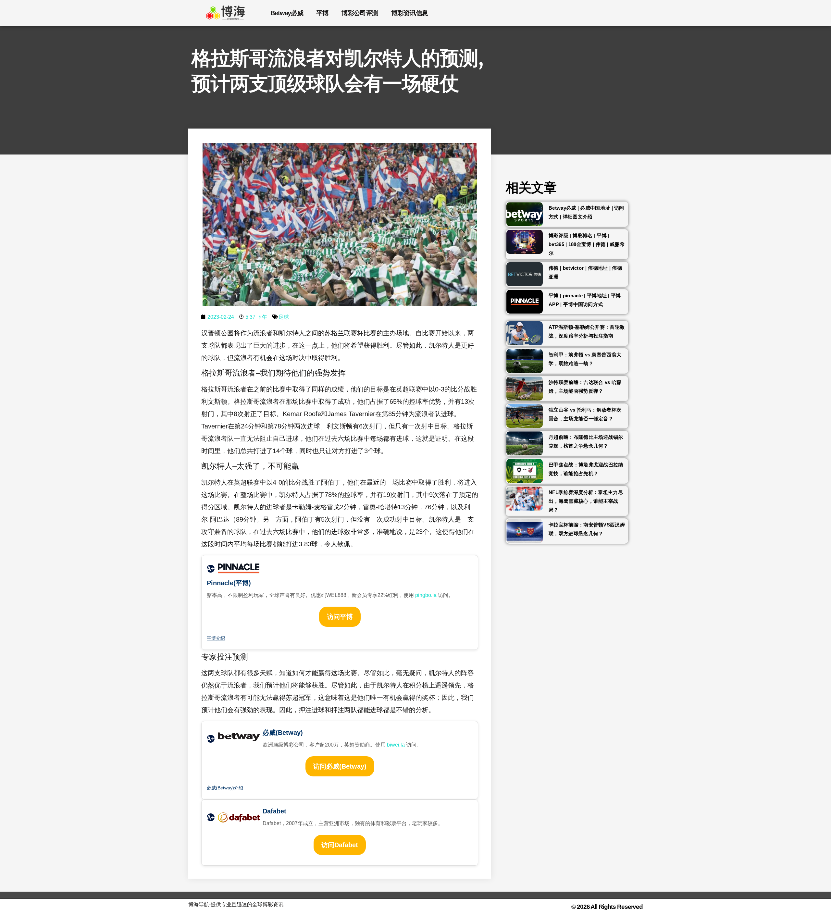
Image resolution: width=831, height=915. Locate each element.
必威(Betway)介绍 (225, 787)
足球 (284, 317)
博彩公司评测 (359, 13)
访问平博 (340, 616)
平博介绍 (216, 638)
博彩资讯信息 (409, 13)
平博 (322, 13)
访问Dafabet (339, 844)
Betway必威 (286, 13)
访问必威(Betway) (339, 766)
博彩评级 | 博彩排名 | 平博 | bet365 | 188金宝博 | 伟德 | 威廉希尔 (587, 244)
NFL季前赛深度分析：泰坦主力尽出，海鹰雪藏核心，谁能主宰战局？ (586, 501)
